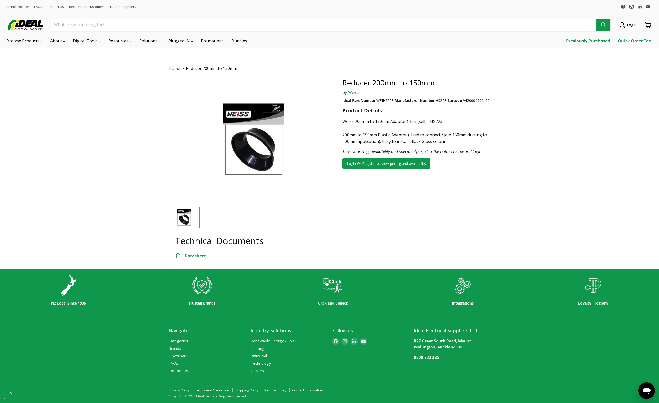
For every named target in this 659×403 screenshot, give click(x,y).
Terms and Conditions (212, 390)
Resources (118, 41)
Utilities (257, 370)
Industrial (258, 355)
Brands (175, 348)
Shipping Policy (247, 390)
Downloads (178, 355)
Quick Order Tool (635, 41)
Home (174, 68)
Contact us (55, 7)
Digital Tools (86, 41)
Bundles (239, 41)
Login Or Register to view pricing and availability (386, 163)
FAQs (38, 7)
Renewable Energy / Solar (273, 340)
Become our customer (86, 7)
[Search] (603, 25)
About (56, 41)
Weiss (353, 92)
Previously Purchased (588, 41)
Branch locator (17, 7)
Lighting (257, 348)
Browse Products (23, 41)
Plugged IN (179, 41)
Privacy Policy (179, 390)
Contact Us (178, 370)
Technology (260, 363)
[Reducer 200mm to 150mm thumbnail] (183, 217)
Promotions (212, 41)
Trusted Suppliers (122, 7)
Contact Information (307, 390)
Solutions (149, 41)
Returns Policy (275, 390)
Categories (178, 340)
